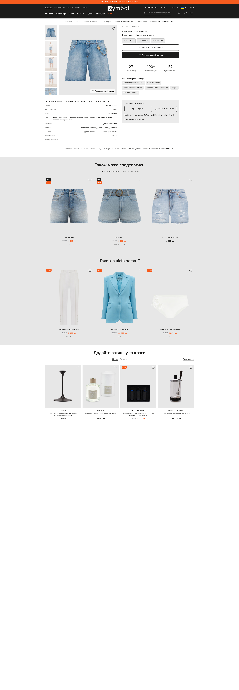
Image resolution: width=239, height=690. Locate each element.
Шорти (174, 88)
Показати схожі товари (104, 91)
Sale (110, 13)
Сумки (89, 13)
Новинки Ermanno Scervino (157, 88)
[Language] (183, 8)
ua (191, 7)
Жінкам (48, 7)
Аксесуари (100, 13)
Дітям (70, 7)
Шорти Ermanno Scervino (133, 83)
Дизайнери (61, 13)
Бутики (164, 7)
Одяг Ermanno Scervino (132, 88)
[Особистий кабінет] (178, 13)
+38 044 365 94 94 (166, 109)
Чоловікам (59, 7)
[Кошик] (191, 13)
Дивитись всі (188, 359)
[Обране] (185, 13)
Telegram (139, 109)
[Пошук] (145, 12)
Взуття (80, 13)
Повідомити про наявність (151, 47)
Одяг (71, 13)
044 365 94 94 (151, 7)
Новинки (49, 13)
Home (78, 7)
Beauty (86, 7)
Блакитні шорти (153, 83)
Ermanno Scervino (135, 31)
